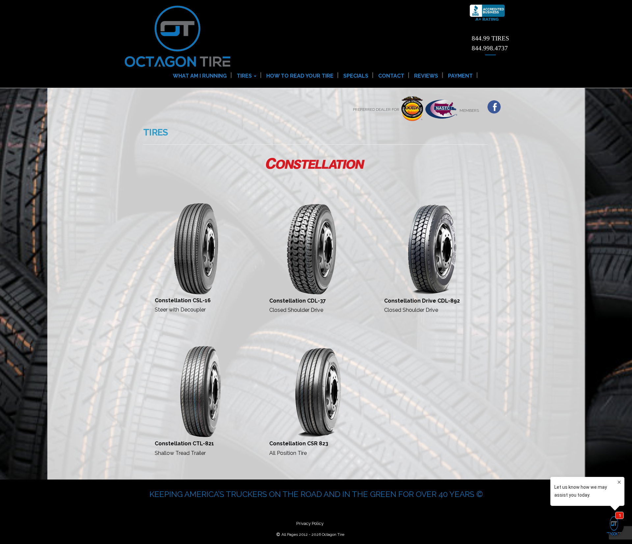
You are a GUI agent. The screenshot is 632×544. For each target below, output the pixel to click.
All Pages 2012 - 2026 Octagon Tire (312, 534)
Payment (460, 76)
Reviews (426, 76)
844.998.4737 (490, 48)
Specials (355, 76)
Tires (245, 76)
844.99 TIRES (490, 38)
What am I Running (200, 76)
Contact (391, 76)
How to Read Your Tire (299, 76)
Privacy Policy (310, 523)
